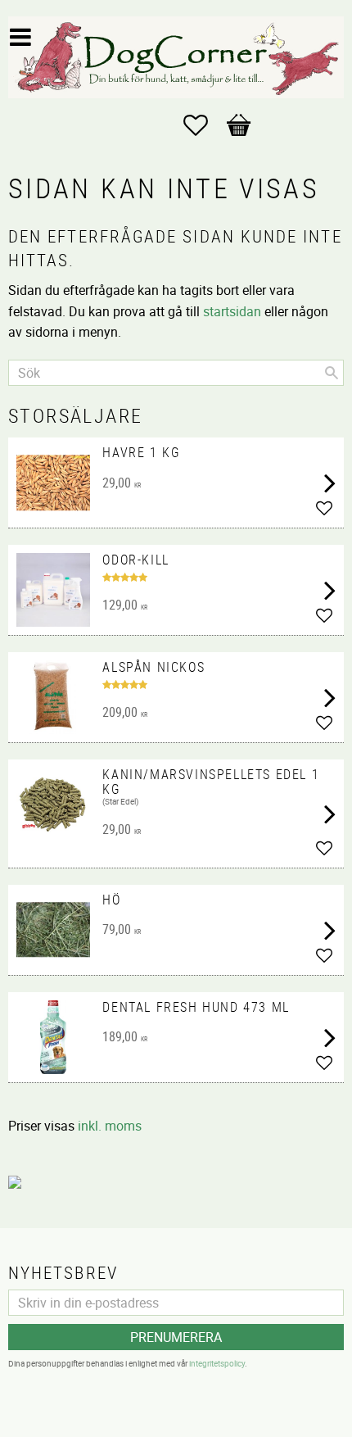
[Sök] (331, 372)
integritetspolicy (217, 1363)
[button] (203, 125)
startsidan (232, 311)
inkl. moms (110, 1126)
